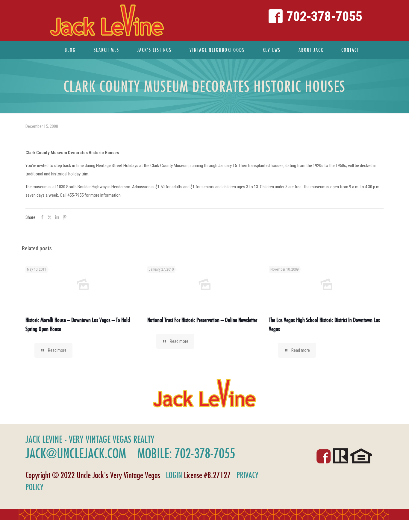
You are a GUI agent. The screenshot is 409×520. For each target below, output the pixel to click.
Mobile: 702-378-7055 (186, 453)
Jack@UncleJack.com (75, 453)
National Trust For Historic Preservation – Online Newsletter (202, 320)
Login (174, 475)
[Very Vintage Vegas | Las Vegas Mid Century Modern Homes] (107, 20)
